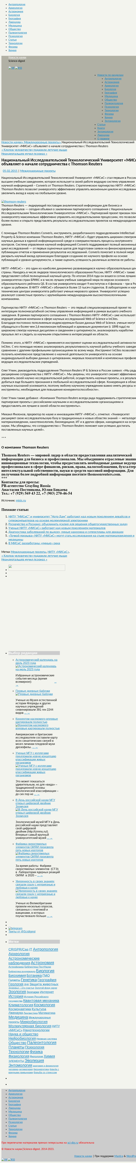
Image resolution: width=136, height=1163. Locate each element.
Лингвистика (31, 1013)
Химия (12, 50)
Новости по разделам (110, 75)
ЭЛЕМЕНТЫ (16, 1061)
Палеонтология (17, 32)
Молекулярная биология (29, 1026)
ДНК (26, 984)
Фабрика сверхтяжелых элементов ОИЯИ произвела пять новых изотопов (34, 847)
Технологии (15, 43)
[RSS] (18, 68)
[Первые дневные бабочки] (34, 694)
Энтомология (113, 121)
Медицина (15, 25)
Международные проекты (38, 171)
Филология (36, 1056)
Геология (15, 984)
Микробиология (33, 1022)
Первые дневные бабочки (33, 690)
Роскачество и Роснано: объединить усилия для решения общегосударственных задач (67, 524)
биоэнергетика (41, 1069)
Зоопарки (33, 992)
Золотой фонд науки (46, 988)
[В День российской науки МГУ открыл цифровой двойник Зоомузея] (38, 815)
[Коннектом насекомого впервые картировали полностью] (38, 728)
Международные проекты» (43, 142)
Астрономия (15, 11)
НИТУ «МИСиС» (58, 552)
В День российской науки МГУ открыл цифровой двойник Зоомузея (35, 803)
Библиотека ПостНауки (37, 966)
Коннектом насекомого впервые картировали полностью (37, 720)
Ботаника (34, 975)
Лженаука (14, 22)
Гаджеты (14, 980)
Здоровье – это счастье (21, 988)
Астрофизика (16, 966)
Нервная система (46, 1038)
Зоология (17, 991)
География (14, 18)
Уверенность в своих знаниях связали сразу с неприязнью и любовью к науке (35, 884)
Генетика (29, 980)
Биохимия (17, 975)
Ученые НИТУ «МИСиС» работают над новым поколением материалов (57, 528)
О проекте (103, 138)
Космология (44, 1005)
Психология (15, 36)
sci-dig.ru (72, 1142)
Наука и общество (23, 1034)
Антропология (16, 4)
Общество (14, 29)
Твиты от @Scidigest (21, 931)
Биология (14, 15)
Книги (101, 128)
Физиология (18, 1056)
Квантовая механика (41, 1000)
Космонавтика (19, 1009)
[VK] (11, 68)
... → (27, 712)
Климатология (20, 1005)
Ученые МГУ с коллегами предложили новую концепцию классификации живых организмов (36, 758)
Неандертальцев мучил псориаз (24, 154)
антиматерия (26, 1069)
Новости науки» (12, 142)
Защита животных (44, 984)
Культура (39, 1009)
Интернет (47, 992)
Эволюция (34, 1060)
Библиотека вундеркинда (21, 971)
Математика (46, 1013)
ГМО (46, 975)
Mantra (118, 1156)
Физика (13, 47)
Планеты (16, 1047)
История (15, 996)
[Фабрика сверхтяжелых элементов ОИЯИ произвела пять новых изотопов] (38, 859)
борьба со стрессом (45, 1072)
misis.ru (21, 500)
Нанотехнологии (36, 1030)
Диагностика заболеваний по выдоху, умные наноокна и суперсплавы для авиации (65, 532)
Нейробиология (22, 1038)
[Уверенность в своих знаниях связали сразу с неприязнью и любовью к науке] (38, 897)
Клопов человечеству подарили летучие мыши (34, 150)
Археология (15, 8)
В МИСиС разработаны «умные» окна (34, 543)
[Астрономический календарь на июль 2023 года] (38, 669)
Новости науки (17, 57)
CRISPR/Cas (18, 949)
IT (30, 949)
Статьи (12, 40)
